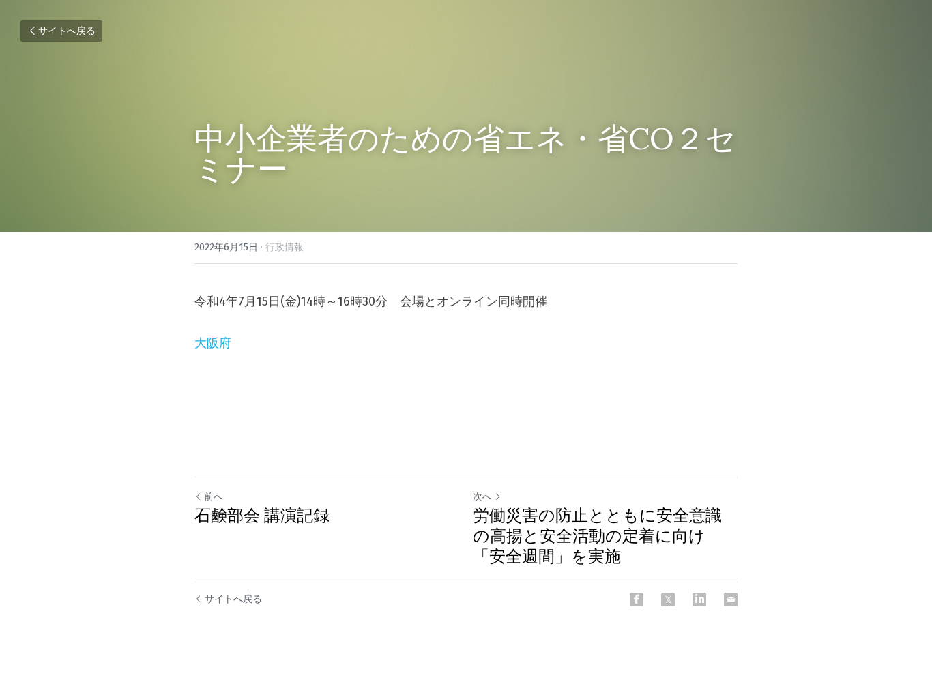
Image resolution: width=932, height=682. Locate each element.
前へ (213, 497)
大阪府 (212, 343)
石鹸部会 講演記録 (262, 515)
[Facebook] (636, 599)
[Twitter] (668, 599)
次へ (482, 497)
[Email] (731, 599)
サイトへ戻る (67, 31)
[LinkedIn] (699, 599)
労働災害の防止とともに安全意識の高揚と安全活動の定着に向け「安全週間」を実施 (597, 536)
